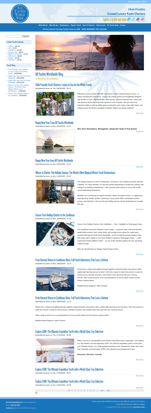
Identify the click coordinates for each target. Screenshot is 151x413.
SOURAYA (11, 50)
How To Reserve (88, 25)
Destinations (64, 25)
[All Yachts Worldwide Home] (20, 22)
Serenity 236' (12, 52)
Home (144, 2)
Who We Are (53, 25)
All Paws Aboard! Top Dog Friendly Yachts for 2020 (61, 29)
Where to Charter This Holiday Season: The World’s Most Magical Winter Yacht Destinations (75, 173)
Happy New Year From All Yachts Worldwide (54, 123)
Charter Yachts (76, 25)
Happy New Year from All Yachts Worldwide (54, 161)
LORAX (10, 46)
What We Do (43, 25)
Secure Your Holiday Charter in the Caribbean (55, 215)
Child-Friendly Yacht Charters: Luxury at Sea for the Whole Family (63, 85)
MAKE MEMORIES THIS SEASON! (94, 29)
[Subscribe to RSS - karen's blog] (36, 393)
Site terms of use (139, 407)
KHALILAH (12, 56)
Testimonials (100, 25)
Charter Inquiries (134, 2)
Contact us (9, 408)
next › (102, 390)
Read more (139, 113)
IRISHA (10, 58)
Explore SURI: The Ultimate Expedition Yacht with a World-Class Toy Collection (69, 332)
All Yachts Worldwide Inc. (14, 402)
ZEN (9, 48)
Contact (123, 25)
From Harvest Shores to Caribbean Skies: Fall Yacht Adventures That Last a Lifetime (71, 260)
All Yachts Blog (112, 25)
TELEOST (11, 60)
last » (109, 390)
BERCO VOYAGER (15, 54)
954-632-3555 (15, 405)
